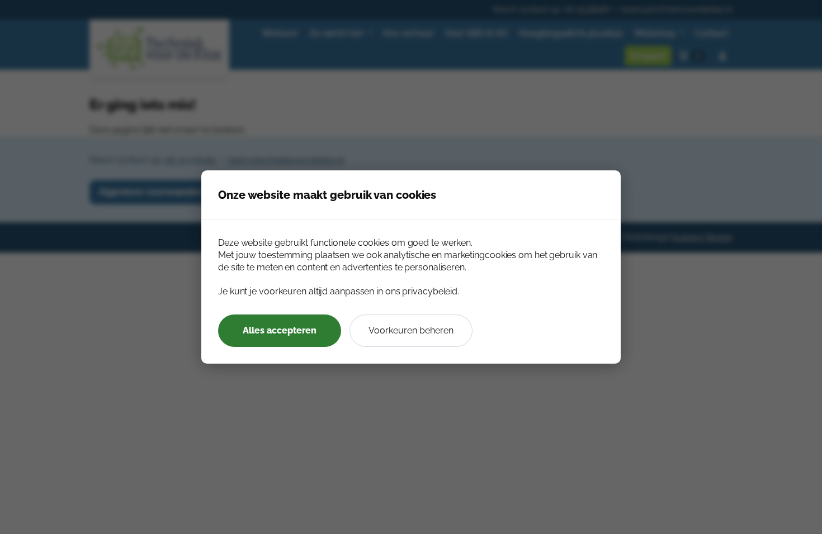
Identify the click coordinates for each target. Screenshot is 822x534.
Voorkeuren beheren (411, 330)
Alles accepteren (279, 330)
